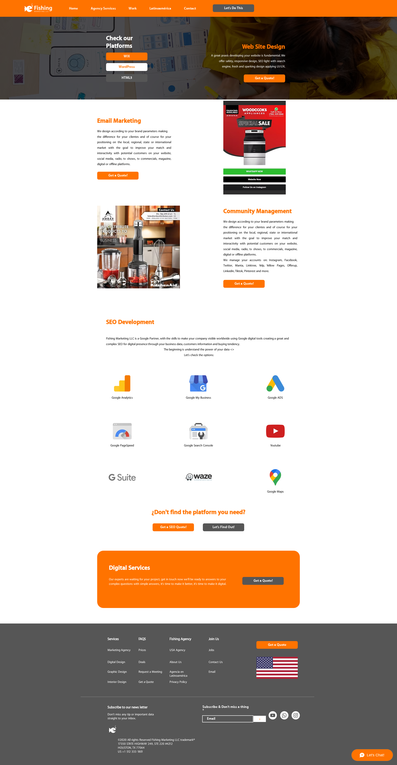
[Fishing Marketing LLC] (284, 715)
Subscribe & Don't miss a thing (225, 707)
